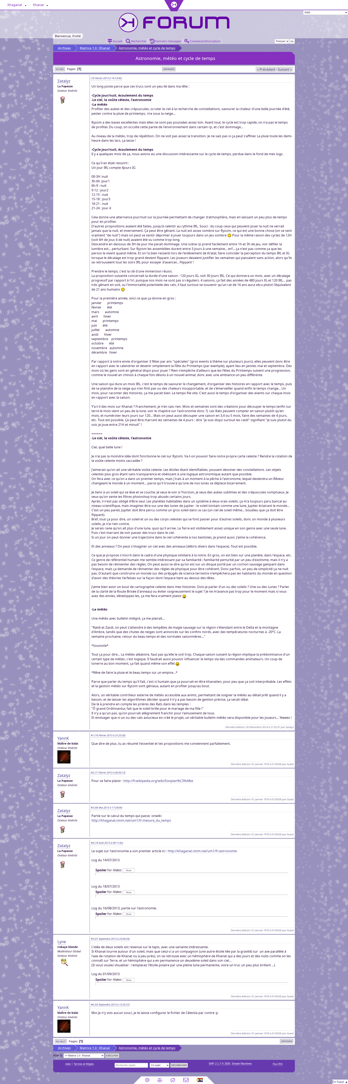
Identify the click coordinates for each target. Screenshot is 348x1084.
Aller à (57, 1055)
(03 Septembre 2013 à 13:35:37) (110, 1004)
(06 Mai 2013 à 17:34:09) (106, 807)
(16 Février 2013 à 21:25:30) (108, 735)
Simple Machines (242, 1063)
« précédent (266, 69)
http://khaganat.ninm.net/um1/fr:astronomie (202, 851)
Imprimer (168, 69)
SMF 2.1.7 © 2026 (219, 1063)
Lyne (61, 941)
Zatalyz (63, 81)
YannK (63, 738)
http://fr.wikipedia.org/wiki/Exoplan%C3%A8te (158, 781)
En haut (60, 1041)
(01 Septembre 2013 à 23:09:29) (110, 939)
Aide (67, 1064)
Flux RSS (278, 1064)
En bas (60, 69)
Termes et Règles (84, 1064)
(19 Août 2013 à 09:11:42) (107, 843)
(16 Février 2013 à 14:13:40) (106, 78)
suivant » (285, 69)
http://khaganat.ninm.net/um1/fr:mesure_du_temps (131, 820)
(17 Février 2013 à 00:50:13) (108, 772)
